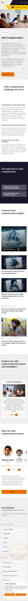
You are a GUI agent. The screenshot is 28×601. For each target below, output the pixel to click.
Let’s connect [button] (6, 74)
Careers (5, 542)
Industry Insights (8, 529)
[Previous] (8, 470)
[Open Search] (22, 2)
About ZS (5, 547)
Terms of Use (7, 562)
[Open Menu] (26, 2)
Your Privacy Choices (9, 575)
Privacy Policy (7, 567)
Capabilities (6, 534)
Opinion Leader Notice (10, 571)
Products (5, 538)
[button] (7, 455)
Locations (6, 551)
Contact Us (6, 580)
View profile (13, 491)
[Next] (19, 470)
